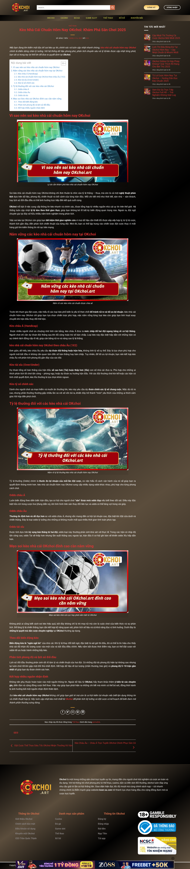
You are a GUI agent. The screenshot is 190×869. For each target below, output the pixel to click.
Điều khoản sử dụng (25, 828)
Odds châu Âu (24, 92)
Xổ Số (58, 838)
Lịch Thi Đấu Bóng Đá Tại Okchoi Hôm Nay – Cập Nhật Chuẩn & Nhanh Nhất (165, 50)
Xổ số (122, 18)
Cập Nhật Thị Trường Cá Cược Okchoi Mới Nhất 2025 (166, 36)
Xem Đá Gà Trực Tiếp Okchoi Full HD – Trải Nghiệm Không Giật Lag (164, 92)
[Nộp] (112, 7)
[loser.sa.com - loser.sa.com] (21, 7)
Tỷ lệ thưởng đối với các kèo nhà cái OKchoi (34, 86)
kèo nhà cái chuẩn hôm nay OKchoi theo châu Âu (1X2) (41, 77)
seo (87, 38)
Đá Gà (77, 18)
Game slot (91, 18)
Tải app (101, 838)
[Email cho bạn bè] (72, 712)
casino (64, 18)
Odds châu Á (23, 89)
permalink (96, 722)
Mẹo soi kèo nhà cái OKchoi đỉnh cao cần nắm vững (37, 98)
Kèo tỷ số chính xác (26, 83)
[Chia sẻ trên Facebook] (62, 712)
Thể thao (73, 26)
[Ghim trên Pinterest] (77, 712)
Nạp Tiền (103, 833)
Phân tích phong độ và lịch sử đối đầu (34, 105)
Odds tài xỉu (23, 95)
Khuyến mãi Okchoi (25, 833)
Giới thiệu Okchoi (23, 819)
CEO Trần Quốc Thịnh (26, 838)
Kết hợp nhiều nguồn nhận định (31, 108)
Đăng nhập (103, 823)
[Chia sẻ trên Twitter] (67, 712)
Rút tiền (102, 828)
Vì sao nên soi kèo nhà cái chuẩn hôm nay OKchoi (36, 67)
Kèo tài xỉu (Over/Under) (28, 80)
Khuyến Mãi (137, 18)
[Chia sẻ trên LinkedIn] (82, 712)
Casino (58, 819)
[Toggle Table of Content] (62, 63)
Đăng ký (102, 819)
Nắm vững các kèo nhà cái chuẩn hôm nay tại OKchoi (38, 70)
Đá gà (58, 823)
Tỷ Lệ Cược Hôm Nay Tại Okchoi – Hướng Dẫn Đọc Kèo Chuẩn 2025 (164, 78)
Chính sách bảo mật (25, 823)
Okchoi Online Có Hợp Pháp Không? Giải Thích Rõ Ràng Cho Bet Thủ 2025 (165, 64)
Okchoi (51, 18)
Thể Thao (108, 18)
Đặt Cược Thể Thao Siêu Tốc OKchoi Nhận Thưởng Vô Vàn (43, 745)
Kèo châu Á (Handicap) (28, 74)
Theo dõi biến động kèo (28, 102)
